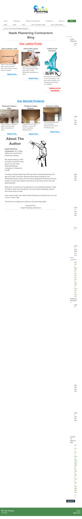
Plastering (73, 41)
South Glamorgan (75, 211)
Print (5, 511)
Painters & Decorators (73, 300)
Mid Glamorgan (75, 177)
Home (72, 39)
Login (78, 511)
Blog (71, 442)
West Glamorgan (75, 120)
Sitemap (11, 511)
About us (73, 440)
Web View (76, 513)
